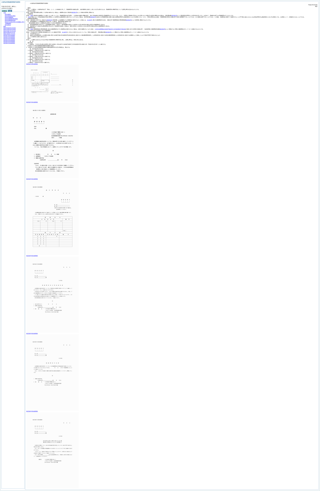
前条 (31, 15)
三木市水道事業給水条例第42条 (110, 29)
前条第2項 (49, 20)
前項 (29, 17)
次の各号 (89, 20)
